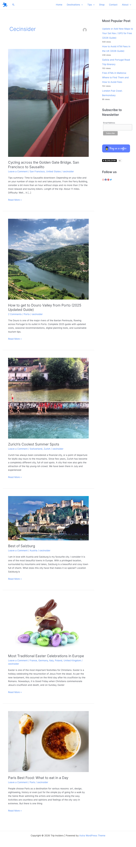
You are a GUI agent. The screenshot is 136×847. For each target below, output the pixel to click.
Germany (43, 660)
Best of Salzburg (21, 546)
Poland (58, 660)
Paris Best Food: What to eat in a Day (38, 778)
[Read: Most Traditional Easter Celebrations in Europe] (48, 624)
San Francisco (37, 171)
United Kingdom (72, 660)
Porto (27, 314)
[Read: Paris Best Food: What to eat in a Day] (48, 741)
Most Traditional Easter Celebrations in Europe (46, 656)
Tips (89, 4)
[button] (13, 4)
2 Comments (15, 314)
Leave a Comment (18, 171)
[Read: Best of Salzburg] (48, 518)
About (125, 4)
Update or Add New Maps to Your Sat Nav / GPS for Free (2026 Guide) (117, 33)
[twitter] (111, 180)
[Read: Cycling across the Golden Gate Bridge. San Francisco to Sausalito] (48, 102)
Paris (32, 782)
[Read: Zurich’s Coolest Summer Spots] (48, 398)
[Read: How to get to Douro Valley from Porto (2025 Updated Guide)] (48, 259)
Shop (102, 4)
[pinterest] (108, 180)
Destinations (73, 4)
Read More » (15, 200)
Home (59, 4)
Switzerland (36, 448)
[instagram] (103, 180)
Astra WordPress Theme (92, 835)
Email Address (109, 123)
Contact (113, 4)
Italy (51, 660)
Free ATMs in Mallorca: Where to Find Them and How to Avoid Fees (115, 77)
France (33, 660)
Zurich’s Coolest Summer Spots (33, 444)
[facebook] (106, 180)
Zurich (47, 448)
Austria (33, 550)
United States (53, 171)
